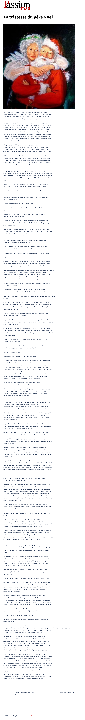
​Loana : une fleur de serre (67, 692)
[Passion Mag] (16, 6)
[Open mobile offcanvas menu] (81, 6)
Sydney (33, 716)
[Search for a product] (77, 5)
